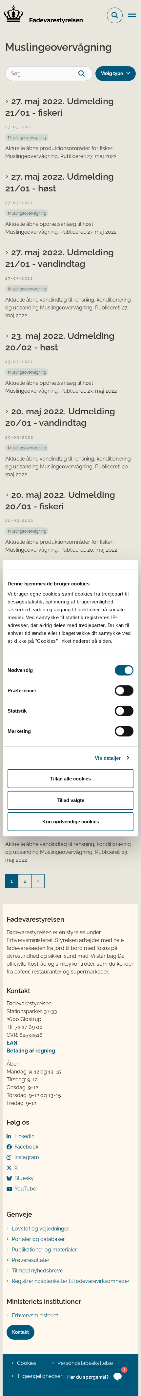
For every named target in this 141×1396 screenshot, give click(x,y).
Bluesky (24, 1178)
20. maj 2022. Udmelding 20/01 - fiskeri (60, 500)
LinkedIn (24, 1136)
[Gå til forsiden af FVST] (41, 15)
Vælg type (112, 73)
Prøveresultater (31, 1260)
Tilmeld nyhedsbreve (37, 1271)
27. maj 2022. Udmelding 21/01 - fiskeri (59, 107)
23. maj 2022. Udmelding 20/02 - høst (59, 341)
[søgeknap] (85, 73)
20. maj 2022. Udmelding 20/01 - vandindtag (60, 417)
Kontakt (20, 1332)
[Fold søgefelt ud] (115, 15)
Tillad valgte (70, 800)
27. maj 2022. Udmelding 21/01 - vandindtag (59, 258)
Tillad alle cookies (70, 778)
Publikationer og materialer (44, 1250)
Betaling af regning (31, 1051)
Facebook (26, 1147)
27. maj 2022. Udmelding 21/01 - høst (59, 182)
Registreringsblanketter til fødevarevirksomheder (71, 1281)
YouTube (25, 1189)
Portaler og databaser (38, 1239)
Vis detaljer (108, 757)
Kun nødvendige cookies (70, 821)
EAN (12, 1043)
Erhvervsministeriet (35, 1315)
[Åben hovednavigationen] (134, 15)
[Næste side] (38, 881)
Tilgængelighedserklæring (48, 1376)
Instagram (26, 1157)
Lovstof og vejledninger (40, 1229)
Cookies (26, 1363)
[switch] (124, 690)
